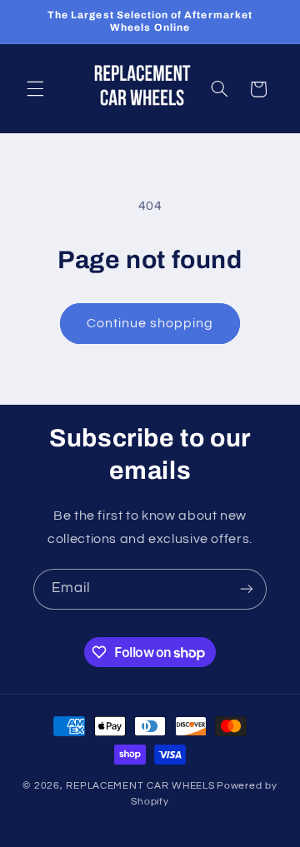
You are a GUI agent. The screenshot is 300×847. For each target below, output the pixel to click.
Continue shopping (150, 323)
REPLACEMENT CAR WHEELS (140, 785)
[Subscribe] (247, 589)
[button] (35, 89)
